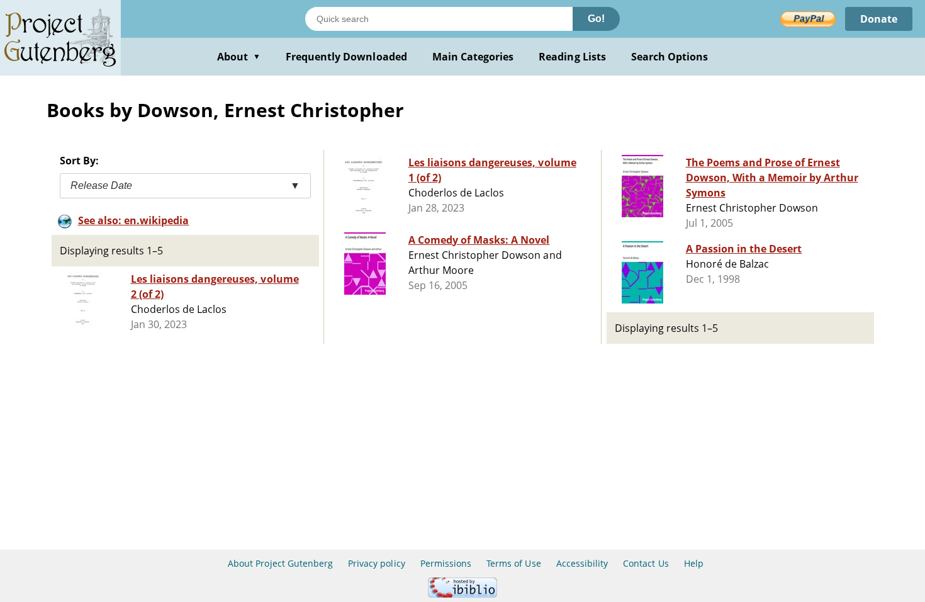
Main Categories (473, 57)
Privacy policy (376, 563)
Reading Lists (572, 57)
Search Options (670, 57)
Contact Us (645, 563)
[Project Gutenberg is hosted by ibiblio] (462, 594)
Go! (596, 18)
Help (694, 563)
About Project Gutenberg (280, 563)
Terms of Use (513, 563)
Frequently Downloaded (346, 57)
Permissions (445, 563)
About (239, 57)
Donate (878, 19)
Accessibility (582, 563)
